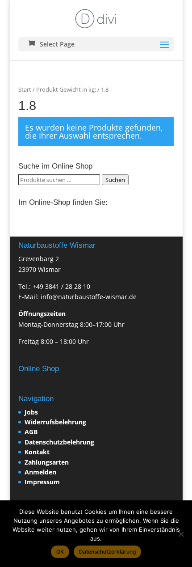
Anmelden (40, 472)
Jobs (31, 412)
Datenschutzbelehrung (59, 442)
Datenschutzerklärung (107, 551)
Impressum (42, 482)
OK (60, 551)
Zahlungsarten (47, 462)
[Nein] (180, 533)
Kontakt (37, 452)
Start (24, 89)
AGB (31, 431)
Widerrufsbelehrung (55, 422)
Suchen (115, 180)
